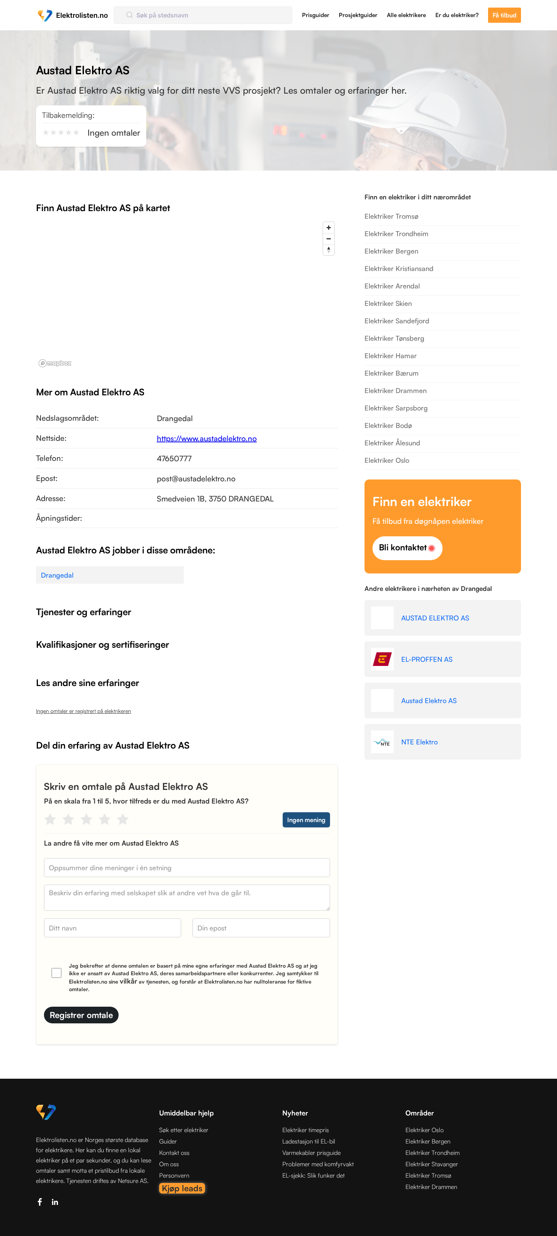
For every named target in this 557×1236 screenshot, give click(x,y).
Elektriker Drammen (396, 390)
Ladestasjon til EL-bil (308, 1141)
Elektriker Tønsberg (394, 338)
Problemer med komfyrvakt (318, 1164)
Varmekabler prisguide (311, 1152)
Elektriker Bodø (388, 425)
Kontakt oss (174, 1152)
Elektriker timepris (305, 1130)
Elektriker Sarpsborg (396, 408)
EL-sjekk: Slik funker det (313, 1175)
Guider (168, 1141)
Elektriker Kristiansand (399, 268)
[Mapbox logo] (55, 363)
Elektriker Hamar (391, 355)
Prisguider (315, 15)
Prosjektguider (358, 15)
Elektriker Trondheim (397, 233)
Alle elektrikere (406, 15)
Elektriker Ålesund (392, 443)
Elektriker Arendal (392, 286)
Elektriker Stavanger (431, 1164)
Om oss (169, 1164)
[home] (73, 15)
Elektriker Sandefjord (397, 320)
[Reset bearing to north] (328, 249)
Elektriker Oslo (387, 460)
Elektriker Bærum (392, 373)
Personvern (174, 1175)
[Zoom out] (328, 238)
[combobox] (203, 15)
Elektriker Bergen (391, 251)
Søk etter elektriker (183, 1130)
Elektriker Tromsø (391, 216)
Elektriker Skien (388, 303)
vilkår (128, 981)
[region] (187, 294)
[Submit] (129, 15)
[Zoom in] (328, 227)
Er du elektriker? (457, 15)
